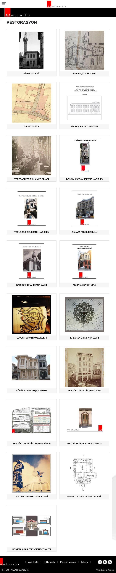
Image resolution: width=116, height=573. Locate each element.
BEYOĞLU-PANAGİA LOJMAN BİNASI (32, 443)
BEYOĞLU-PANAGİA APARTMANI (84, 390)
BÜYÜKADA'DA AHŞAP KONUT (31, 390)
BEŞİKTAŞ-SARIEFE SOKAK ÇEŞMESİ (31, 549)
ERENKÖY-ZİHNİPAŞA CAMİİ (84, 338)
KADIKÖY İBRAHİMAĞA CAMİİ (31, 285)
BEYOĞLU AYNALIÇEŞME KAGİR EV (84, 179)
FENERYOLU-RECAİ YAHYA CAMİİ (84, 496)
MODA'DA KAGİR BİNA (84, 285)
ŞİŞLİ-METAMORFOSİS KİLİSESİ (31, 496)
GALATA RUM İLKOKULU (84, 232)
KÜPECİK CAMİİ (32, 73)
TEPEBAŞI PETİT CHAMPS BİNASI (31, 179)
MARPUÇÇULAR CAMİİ (84, 73)
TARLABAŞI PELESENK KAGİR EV (31, 232)
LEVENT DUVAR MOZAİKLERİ (32, 338)
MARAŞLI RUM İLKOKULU (84, 126)
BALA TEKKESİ (31, 126)
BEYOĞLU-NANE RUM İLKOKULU (84, 443)
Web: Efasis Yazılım (105, 570)
